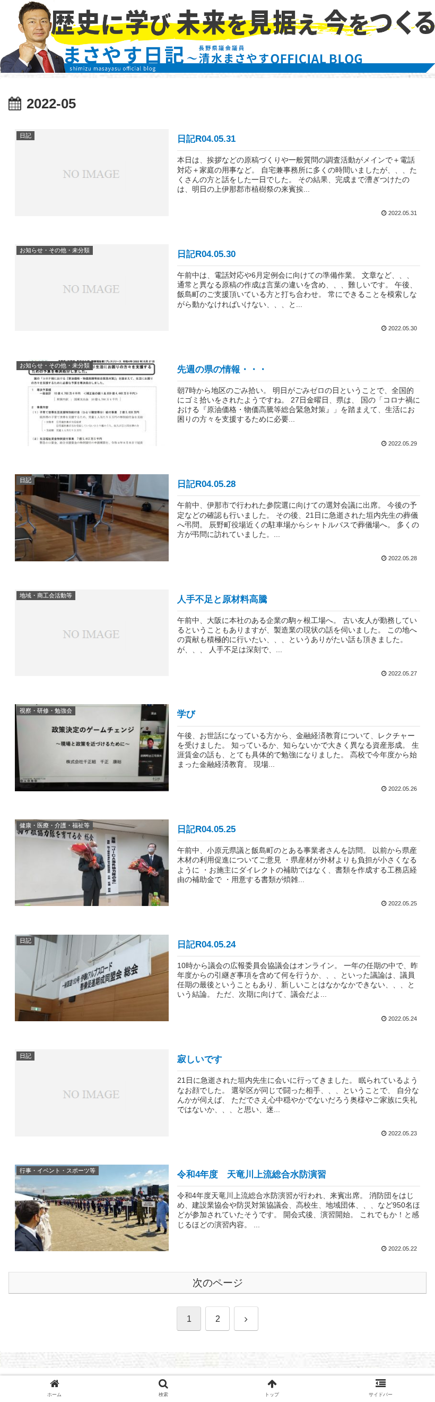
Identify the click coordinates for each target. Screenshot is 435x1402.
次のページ (218, 1282)
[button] (402, 1055)
